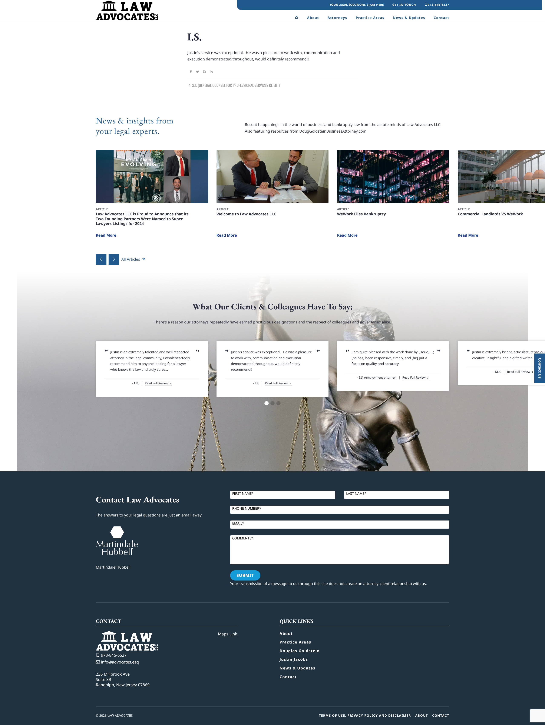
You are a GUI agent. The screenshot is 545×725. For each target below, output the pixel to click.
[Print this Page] (204, 72)
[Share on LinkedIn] (211, 72)
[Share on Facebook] (190, 72)
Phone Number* (246, 508)
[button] (101, 259)
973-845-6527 (438, 5)
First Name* (243, 493)
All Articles (131, 259)
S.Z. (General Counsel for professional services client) (235, 85)
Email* (238, 523)
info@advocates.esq (119, 662)
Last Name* (356, 493)
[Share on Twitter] (197, 72)
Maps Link (227, 634)
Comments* (242, 538)
